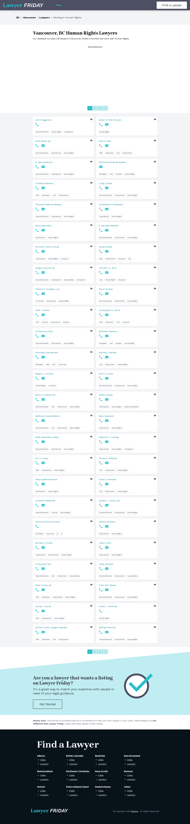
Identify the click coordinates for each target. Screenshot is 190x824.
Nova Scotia (101, 771)
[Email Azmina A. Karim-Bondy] (43, 251)
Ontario (41, 786)
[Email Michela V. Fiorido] (43, 547)
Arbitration (109, 153)
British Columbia (74, 755)
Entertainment (53, 555)
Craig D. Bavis (105, 183)
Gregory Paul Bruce (45, 268)
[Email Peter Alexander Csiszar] (43, 442)
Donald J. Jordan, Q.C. (110, 500)
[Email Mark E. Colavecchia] (43, 399)
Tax (129, 259)
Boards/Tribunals (42, 132)
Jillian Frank (105, 543)
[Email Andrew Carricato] (43, 336)
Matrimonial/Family (132, 407)
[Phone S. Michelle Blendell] (101, 230)
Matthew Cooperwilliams (47, 416)
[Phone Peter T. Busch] (37, 315)
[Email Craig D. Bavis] (107, 188)
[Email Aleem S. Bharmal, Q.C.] (107, 124)
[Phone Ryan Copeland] (101, 421)
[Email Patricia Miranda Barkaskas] (101, 167)
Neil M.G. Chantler (108, 352)
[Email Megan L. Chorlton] (43, 378)
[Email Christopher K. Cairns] (107, 315)
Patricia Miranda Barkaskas (112, 162)
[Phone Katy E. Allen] (101, 146)
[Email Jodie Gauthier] (107, 569)
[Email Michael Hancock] (107, 632)
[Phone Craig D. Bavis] (101, 188)
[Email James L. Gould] (43, 611)
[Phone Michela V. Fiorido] (37, 547)
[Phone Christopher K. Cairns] (101, 315)
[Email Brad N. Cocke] (107, 378)
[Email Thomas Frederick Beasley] (43, 209)
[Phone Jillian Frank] (101, 547)
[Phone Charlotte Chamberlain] (37, 357)
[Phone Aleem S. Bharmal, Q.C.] (101, 124)
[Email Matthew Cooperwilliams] (43, 421)
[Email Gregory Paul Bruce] (43, 272)
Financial (126, 322)
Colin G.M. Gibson (107, 585)
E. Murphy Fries (43, 564)
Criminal (119, 174)
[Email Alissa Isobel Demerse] (43, 484)
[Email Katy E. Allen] (107, 146)
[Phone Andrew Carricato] (37, 336)
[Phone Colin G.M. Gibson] (101, 590)
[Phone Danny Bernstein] (37, 230)
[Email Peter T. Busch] (43, 315)
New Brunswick (132, 755)
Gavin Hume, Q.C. (43, 585)
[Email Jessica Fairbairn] (107, 526)
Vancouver (29, 17)
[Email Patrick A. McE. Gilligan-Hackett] (43, 632)
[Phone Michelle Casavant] (101, 336)
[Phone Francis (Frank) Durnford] (37, 526)
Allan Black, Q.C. (43, 141)
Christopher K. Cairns (109, 310)
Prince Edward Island (77, 786)
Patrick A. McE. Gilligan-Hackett (51, 627)
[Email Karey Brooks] (107, 251)
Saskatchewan (103, 786)
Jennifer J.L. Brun (108, 268)
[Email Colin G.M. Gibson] (107, 590)
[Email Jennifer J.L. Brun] (107, 272)
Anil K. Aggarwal (43, 120)
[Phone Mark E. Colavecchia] (37, 399)
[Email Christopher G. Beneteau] (107, 209)
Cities (43, 760)
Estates (66, 322)
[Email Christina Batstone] (43, 188)
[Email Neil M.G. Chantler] (107, 357)
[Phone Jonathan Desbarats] (37, 505)
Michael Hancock (107, 627)
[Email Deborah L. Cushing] (107, 442)
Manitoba (100, 755)
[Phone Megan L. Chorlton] (37, 378)
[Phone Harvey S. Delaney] (101, 463)
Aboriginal (103, 174)
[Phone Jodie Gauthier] (101, 569)
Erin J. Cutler (42, 458)
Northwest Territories (77, 771)
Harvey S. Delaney (108, 458)
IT (61, 534)
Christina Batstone (44, 183)
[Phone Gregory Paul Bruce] (37, 272)
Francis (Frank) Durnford (47, 522)
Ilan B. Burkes (106, 289)
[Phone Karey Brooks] (101, 251)
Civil (118, 153)
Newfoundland (45, 771)
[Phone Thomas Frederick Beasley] (37, 209)
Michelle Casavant (108, 331)
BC (18, 17)
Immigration (68, 132)
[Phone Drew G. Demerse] (101, 484)
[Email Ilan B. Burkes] (107, 294)
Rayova (134, 811)
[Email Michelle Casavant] (107, 336)
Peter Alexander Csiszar (47, 437)
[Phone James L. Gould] (37, 611)
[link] (63, 126)
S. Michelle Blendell (109, 225)
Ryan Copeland (106, 416)
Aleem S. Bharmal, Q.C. (110, 120)
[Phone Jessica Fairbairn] (101, 526)
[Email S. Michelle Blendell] (107, 230)
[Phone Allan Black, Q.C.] (37, 146)
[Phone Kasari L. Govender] (101, 611)
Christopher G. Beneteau (111, 204)
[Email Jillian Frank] (107, 547)
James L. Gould (43, 606)
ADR (100, 153)
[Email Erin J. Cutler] (43, 463)
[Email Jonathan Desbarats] (43, 505)
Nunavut (128, 771)
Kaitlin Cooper (106, 395)
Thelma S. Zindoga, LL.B (47, 289)
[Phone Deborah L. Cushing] (101, 442)
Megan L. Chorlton (44, 373)
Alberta (41, 755)
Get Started (47, 704)
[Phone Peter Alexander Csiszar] (37, 442)
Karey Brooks (105, 247)
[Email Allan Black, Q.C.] (43, 146)
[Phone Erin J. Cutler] (37, 463)
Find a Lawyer (172, 5)
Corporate (39, 301)
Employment (56, 153)
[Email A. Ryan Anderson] (43, 167)
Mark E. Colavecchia (45, 395)
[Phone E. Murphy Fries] (37, 569)
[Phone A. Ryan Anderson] (37, 167)
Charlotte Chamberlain (46, 352)
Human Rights (56, 132)
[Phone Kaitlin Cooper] (101, 399)
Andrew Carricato (44, 331)
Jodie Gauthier (106, 564)
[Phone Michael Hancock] (101, 632)
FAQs (58, 5)
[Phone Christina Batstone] (37, 188)
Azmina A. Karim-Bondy (47, 247)
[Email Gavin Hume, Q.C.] (43, 590)
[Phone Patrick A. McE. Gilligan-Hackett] (37, 632)
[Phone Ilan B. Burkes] (101, 294)
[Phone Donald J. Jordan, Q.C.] (101, 505)
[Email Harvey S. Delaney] (107, 463)
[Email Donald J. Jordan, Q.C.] (107, 505)
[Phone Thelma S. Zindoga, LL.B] (37, 294)
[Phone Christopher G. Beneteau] (101, 209)
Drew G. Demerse (107, 479)
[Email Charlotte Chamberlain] (43, 357)
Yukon (127, 786)
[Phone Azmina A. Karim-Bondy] (37, 251)
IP (57, 534)
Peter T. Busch (42, 310)
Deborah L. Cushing (109, 437)
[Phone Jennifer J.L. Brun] (101, 272)
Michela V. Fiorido (44, 543)
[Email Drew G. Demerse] (107, 484)
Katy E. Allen (105, 141)
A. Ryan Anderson (44, 162)
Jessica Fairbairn (107, 522)
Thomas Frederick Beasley (48, 204)
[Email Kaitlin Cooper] (107, 399)
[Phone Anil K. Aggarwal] (37, 124)
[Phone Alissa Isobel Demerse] (37, 484)
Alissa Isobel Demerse (46, 479)
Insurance (64, 259)
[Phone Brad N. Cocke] (101, 378)
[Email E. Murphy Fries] (43, 569)
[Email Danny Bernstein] (43, 230)
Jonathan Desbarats (45, 500)
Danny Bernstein (43, 225)
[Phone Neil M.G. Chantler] (101, 357)
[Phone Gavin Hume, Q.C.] (37, 590)
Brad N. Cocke (106, 373)
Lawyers (44, 17)
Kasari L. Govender (108, 606)
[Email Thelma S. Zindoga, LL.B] (43, 294)
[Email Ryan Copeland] (107, 421)
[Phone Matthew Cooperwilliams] (37, 421)
